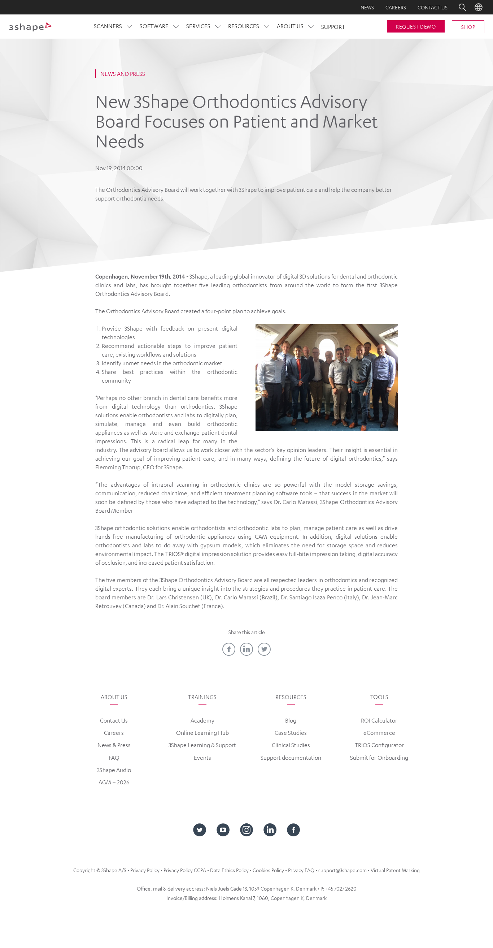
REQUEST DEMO (416, 26)
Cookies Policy (268, 870)
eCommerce (379, 732)
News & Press (114, 745)
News (367, 7)
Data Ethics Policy (229, 870)
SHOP (468, 26)
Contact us (433, 7)
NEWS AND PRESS (122, 73)
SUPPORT (333, 26)
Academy (202, 720)
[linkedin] (246, 649)
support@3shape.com (342, 870)
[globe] (478, 7)
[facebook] (228, 649)
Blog (290, 720)
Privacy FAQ (301, 870)
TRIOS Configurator (379, 745)
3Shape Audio (114, 770)
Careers (395, 7)
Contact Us (114, 720)
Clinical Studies (291, 745)
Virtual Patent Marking (395, 870)
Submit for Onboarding (379, 757)
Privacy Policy (145, 870)
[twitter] (264, 649)
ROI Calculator (379, 720)
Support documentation (291, 757)
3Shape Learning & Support (202, 745)
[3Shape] (30, 26)
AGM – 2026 (114, 782)
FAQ (114, 757)
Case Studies (291, 732)
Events (202, 757)
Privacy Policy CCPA (184, 870)
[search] (457, 7)
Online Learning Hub (202, 732)
